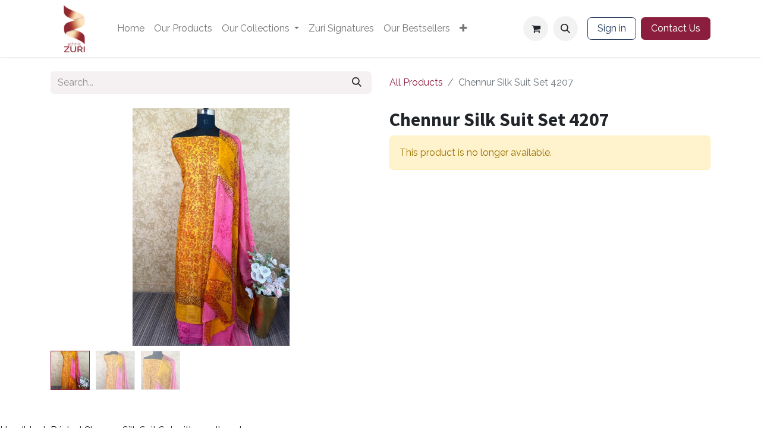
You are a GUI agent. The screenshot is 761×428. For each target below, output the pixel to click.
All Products (416, 82)
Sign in (612, 28)
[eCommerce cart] (535, 28)
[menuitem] (130, 28)
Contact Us (675, 28)
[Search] (357, 82)
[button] (565, 28)
